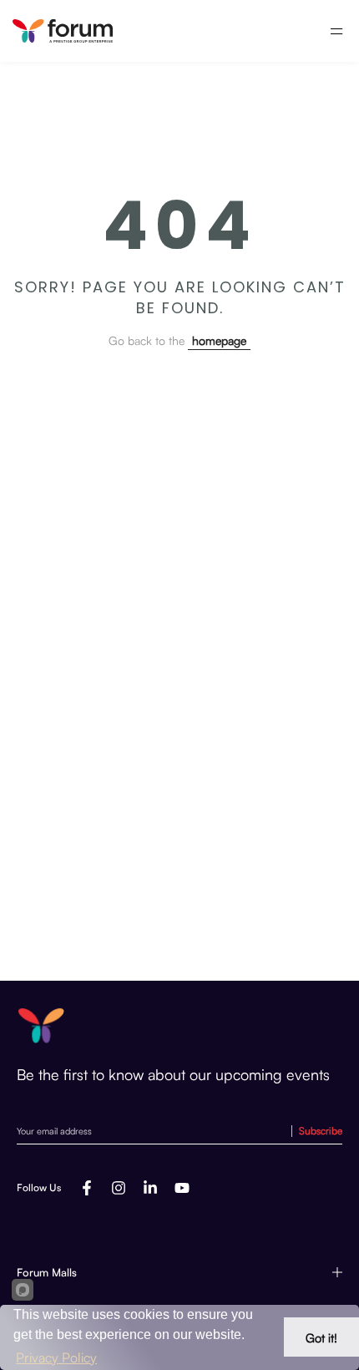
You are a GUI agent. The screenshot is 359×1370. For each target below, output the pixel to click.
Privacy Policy (56, 1357)
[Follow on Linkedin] (150, 1188)
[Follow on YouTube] (182, 1188)
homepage (219, 340)
